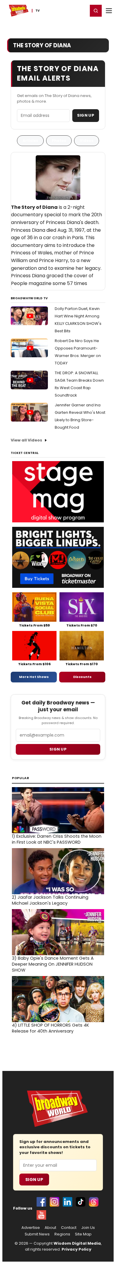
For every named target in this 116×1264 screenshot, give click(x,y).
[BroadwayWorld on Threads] (93, 1201)
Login (80, 10)
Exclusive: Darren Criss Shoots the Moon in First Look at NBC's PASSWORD (56, 839)
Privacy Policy (76, 1249)
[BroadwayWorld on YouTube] (41, 1215)
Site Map (83, 1234)
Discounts (82, 676)
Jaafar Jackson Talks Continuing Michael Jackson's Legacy (50, 900)
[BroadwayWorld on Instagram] (54, 1201)
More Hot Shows (34, 676)
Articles (30, 140)
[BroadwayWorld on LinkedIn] (67, 1201)
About (50, 1227)
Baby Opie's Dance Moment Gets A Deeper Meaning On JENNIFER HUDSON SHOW (53, 964)
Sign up (58, 749)
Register (64, 10)
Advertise (30, 1227)
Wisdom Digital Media (77, 1243)
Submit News (37, 1234)
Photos (59, 140)
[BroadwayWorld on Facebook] (41, 1201)
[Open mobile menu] (109, 11)
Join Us (88, 1227)
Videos (86, 140)
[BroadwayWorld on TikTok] (80, 1201)
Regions (62, 1234)
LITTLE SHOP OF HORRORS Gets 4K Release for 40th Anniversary (50, 1028)
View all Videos (26, 440)
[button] (96, 11)
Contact (68, 1227)
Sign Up (85, 115)
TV (37, 10)
